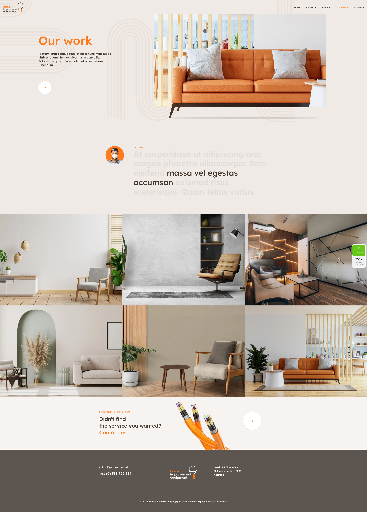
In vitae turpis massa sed (183, 293)
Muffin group (169, 501)
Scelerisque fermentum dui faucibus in (306, 385)
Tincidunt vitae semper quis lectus (306, 293)
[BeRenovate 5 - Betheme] (13, 7)
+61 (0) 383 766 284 (115, 473)
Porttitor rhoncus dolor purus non (61, 385)
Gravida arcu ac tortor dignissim (183, 385)
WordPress (221, 501)
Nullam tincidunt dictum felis (61, 293)
